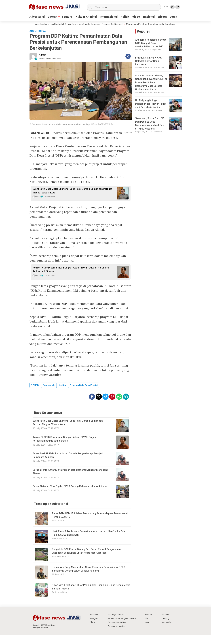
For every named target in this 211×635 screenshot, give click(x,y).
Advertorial (37, 17)
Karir (147, 622)
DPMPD (35, 385)
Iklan (147, 618)
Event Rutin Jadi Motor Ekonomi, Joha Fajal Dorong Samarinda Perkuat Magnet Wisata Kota (72, 191)
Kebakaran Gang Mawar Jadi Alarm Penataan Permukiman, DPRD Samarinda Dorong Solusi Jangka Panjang (88, 568)
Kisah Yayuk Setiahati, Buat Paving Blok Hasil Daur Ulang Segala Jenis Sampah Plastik (91, 586)
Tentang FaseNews (116, 614)
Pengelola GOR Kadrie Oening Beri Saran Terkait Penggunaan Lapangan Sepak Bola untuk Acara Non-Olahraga (86, 551)
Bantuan (148, 614)
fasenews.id (48, 385)
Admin (42, 55)
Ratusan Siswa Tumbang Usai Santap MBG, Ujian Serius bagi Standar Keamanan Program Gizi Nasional (62, 24)
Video (136, 17)
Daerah (52, 17)
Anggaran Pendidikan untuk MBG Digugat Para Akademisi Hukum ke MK (150, 43)
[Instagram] (172, 7)
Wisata (162, 17)
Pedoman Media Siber (117, 622)
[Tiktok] (177, 7)
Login (173, 17)
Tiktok (92, 622)
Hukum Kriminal (86, 17)
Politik (125, 17)
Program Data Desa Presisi (84, 385)
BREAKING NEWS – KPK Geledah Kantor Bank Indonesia (148, 61)
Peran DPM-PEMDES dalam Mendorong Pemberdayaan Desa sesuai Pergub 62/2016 (90, 515)
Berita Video (167, 622)
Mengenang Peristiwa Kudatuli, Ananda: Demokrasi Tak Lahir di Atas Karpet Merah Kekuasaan (159, 24)
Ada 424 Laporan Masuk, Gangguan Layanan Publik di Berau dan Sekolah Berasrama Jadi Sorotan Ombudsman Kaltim (151, 82)
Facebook (94, 614)
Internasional (109, 17)
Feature (67, 17)
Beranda (165, 614)
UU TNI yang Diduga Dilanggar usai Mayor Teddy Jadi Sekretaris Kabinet (150, 104)
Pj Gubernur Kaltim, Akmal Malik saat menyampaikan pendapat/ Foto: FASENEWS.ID (71, 124)
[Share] (128, 56)
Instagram (94, 618)
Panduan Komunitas (116, 626)
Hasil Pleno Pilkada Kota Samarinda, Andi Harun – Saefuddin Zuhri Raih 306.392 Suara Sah (89, 533)
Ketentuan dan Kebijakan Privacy (122, 618)
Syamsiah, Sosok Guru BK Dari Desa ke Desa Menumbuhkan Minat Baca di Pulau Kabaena (150, 124)
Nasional (149, 17)
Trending (165, 618)
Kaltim (62, 385)
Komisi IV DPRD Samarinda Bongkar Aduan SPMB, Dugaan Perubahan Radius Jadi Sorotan (71, 269)
